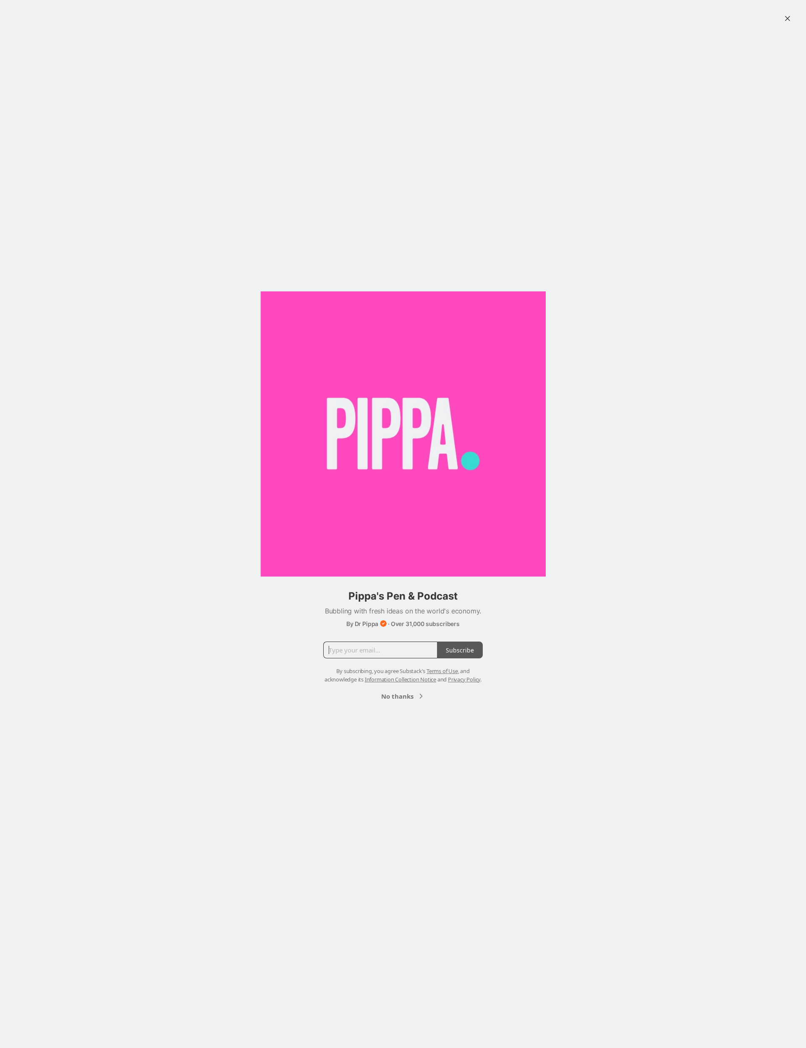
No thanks (397, 696)
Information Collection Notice (400, 679)
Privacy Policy (464, 679)
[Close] (787, 18)
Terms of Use (442, 671)
